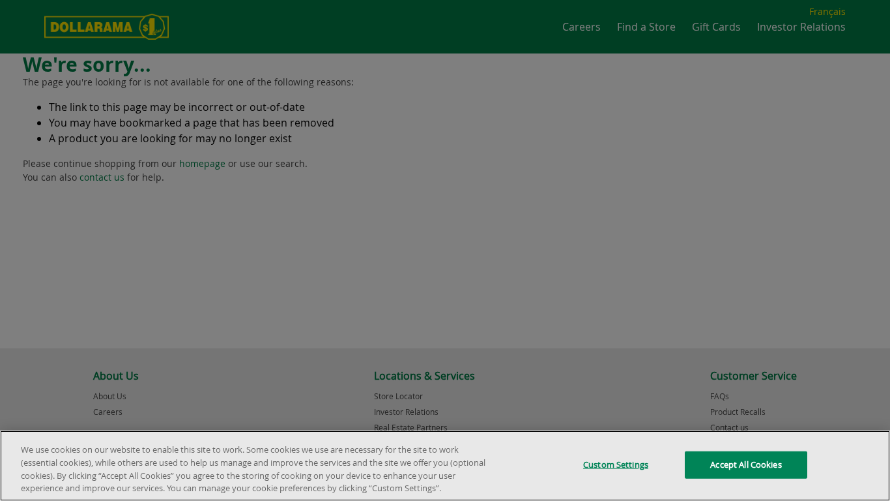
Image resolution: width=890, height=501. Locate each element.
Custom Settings (615, 464)
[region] (445, 466)
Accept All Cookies (745, 464)
